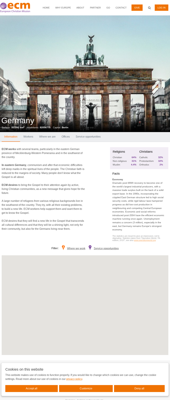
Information (10, 136)
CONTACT (121, 7)
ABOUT (80, 7)
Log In (162, 7)
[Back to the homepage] (17, 8)
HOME (46, 7)
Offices (66, 136)
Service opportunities (88, 136)
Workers (28, 136)
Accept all (31, 388)
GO (108, 7)
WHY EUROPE (63, 7)
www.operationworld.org (145, 240)
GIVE (137, 7)
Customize (86, 388)
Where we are (47, 136)
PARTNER (95, 7)
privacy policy (74, 379)
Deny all (139, 388)
